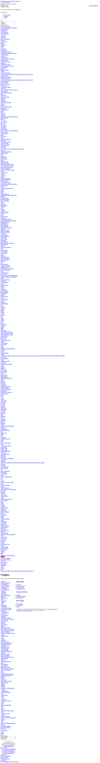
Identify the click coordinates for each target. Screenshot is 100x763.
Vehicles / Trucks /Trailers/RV (8, 534)
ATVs (2, 535)
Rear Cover (3, 357)
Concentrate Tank (5, 454)
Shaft (2, 374)
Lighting (3, 115)
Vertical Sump (4, 343)
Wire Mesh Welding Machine (8, 555)
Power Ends (4, 369)
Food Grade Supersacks (6, 167)
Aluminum (3, 459)
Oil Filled (3, 150)
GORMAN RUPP (5, 361)
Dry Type (3, 147)
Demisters (3, 63)
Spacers (2, 261)
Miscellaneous (4, 118)
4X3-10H (46, 355)
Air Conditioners (5, 33)
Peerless (3, 312)
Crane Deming (4, 291)
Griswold (3, 302)
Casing (2, 347)
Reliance (3, 196)
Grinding (3, 210)
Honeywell (3, 95)
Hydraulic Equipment (6, 219)
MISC (2, 329)
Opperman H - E (5, 194)
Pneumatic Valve (5, 530)
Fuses (2, 112)
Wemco (2, 323)
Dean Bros (3, 293)
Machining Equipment (6, 227)
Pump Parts (3, 344)
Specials (3, 557)
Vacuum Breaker (5, 81)
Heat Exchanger (5, 212)
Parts (2, 248)
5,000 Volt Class (13, 74)
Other (2, 215)
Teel (2, 316)
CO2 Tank (3, 452)
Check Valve (4, 495)
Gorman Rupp (4, 299)
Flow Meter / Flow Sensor (7, 164)
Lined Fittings (4, 253)
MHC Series (4, 409)
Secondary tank (4, 468)
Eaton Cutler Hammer (6, 92)
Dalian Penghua (5, 292)
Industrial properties (5, 559)
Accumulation (4, 234)
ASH (2, 346)
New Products (19, 597)
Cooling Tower (4, 57)
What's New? (4, 747)
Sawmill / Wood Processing (7, 426)
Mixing (2, 246)
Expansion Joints (5, 257)
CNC (2, 47)
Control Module (5, 54)
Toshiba (3, 104)
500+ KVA (11, 149)
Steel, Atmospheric (5, 471)
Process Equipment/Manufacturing (9, 275)
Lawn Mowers (4, 32)
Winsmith (3, 206)
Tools (2, 483)
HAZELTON (4, 375)
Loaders (3, 542)
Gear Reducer (4, 172)
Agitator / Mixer (5, 29)
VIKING (3, 384)
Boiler (2, 43)
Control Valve (4, 496)
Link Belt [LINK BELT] (7, 188)
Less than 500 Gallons (38, 462)
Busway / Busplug (5, 84)
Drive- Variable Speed (6, 106)
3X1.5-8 (28, 355)
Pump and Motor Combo (7, 334)
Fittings (2, 111)
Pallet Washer (4, 223)
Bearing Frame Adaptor (6, 364)
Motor (2, 119)
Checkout (6, 16)
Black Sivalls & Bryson (6, 499)
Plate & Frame (4, 216)
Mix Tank (3, 457)
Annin (2, 497)
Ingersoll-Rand (4, 303)
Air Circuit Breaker (5, 73)
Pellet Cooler (4, 433)
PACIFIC (3, 382)
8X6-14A (59, 355)
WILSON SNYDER (6, 389)
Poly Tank (3, 465)
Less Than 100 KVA (19, 149)
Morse (2, 192)
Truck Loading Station (6, 476)
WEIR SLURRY (5, 388)
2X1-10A (10, 355)
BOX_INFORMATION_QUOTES (9, 761)
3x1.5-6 (24, 355)
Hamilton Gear (4, 185)
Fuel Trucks (3, 538)
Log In (5, 17)
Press (2, 271)
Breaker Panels (4, 82)
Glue (2, 208)
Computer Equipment (6, 52)
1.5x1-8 (6, 355)
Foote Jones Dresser (6, 182)
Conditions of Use (5, 758)
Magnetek (3, 98)
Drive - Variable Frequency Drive (9, 90)
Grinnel (2, 506)
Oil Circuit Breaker (5, 78)
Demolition (3, 564)
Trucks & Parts (4, 547)
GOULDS (3, 362)
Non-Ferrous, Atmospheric (7, 458)
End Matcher (4, 429)
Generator (3, 113)
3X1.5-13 (20, 355)
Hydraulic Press (4, 272)
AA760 (2, 399)
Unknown (3, 419)
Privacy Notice (4, 757)
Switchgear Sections (6, 142)
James (2, 187)
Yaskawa (3, 105)
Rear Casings (4, 371)
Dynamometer (4, 67)
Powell (2, 516)
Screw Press (4, 274)
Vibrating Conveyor (5, 438)
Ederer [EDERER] (5, 180)
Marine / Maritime (5, 230)
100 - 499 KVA (4, 149)
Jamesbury (3, 510)
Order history (19, 605)
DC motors (3, 126)
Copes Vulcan (4, 500)
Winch (2, 552)
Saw (2, 436)
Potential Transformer (6, 151)
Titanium (3, 464)
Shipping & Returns (5, 756)
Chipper (3, 427)
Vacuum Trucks (4, 548)
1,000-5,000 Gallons (6, 462)
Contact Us (3, 760)
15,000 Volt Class (5, 74)
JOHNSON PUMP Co (6, 378)
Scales (2, 440)
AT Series (3, 402)
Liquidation (3, 565)
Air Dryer (3, 35)
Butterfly (3, 492)
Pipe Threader (4, 264)
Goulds (2, 301)
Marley (2, 191)
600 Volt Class (21, 74)
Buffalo (2, 286)
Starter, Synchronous (6, 139)
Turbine (2, 486)
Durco (2, 298)
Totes (2, 475)
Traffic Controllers (5, 485)
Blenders (3, 40)
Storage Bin (3, 472)
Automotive (3, 37)
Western (3, 203)
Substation (3, 140)
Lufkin (2, 189)
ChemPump (3, 289)
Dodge (2, 177)
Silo (2, 469)
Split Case (3, 338)
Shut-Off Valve (4, 533)
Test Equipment (4, 143)
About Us (18, 584)
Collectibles (3, 49)
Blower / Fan (4, 42)
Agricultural (4, 30)
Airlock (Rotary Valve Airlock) (8, 489)
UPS (2, 154)
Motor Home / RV (5, 544)
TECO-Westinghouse (6, 102)
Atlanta (2, 174)
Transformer (4, 146)
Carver (2, 288)
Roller (2, 434)
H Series (3, 405)
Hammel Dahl (4, 507)
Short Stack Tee (4, 260)
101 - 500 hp (4, 122)
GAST (2, 360)
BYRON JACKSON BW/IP (8, 348)
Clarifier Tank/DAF (5, 451)
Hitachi (2, 94)
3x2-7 (38, 355)
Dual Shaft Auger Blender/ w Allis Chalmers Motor (8, 752)
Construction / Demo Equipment (9, 53)
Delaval (2, 295)
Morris (2, 310)
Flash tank (3, 455)
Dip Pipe (3, 255)
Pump (2, 278)
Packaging (3, 240)
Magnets (3, 229)
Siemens (3, 99)
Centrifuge (3, 44)
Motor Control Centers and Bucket (9, 130)
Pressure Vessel (4, 467)
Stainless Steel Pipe (5, 265)
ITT (2, 305)
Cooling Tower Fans (6, 61)
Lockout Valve (4, 527)
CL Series (3, 403)
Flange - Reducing (5, 258)
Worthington (4, 324)
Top (2, 571)
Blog (2, 569)
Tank (2, 444)
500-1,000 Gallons (15, 462)
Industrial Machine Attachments (8, 220)
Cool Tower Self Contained (7, 59)
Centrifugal (3, 281)
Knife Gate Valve (5, 526)
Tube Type (3, 218)
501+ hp (3, 123)
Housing (3, 367)
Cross (2, 254)
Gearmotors (3, 127)
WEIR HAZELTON (6, 386)
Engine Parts (4, 157)
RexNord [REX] (5, 198)
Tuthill (2, 417)
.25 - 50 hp (3, 120)
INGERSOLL (4, 376)
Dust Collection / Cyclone (7, 66)
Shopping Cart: (4, 5)
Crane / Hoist (4, 239)
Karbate (3, 213)
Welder (2, 551)
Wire (2, 554)
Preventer (3, 531)
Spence (2, 517)
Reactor (2, 421)
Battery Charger (5, 70)
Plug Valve (3, 528)
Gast (2, 396)
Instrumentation (4, 225)
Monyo (2, 309)
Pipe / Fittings (4, 251)
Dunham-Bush (4, 296)
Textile (2, 481)
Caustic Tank (4, 450)
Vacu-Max (3, 420)
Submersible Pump (5, 340)
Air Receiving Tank (5, 445)
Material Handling (5, 232)
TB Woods (3, 101)
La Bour (3, 308)
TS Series (3, 412)
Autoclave (3, 36)
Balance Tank (4, 448)
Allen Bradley (4, 91)
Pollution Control (5, 267)
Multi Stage (3, 330)
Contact (2, 568)
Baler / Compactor (5, 39)
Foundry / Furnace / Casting (7, 170)
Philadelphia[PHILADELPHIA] (9, 195)
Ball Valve (3, 490)
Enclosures (3, 108)
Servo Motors (4, 129)
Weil (2, 322)
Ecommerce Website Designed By (24, 610)
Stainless (3, 461)
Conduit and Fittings (6, 87)
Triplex (2, 341)
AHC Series (4, 400)
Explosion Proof (5, 109)
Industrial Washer (5, 222)
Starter (2, 135)
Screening (3, 437)
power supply (4, 132)
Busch (2, 395)
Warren (2, 320)
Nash (2, 398)
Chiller (2, 46)
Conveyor (3, 56)
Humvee (3, 541)
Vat (1, 478)
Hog (2, 431)
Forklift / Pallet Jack (5, 168)
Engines (3, 156)
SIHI (2, 414)
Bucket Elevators (5, 236)
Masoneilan (3, 514)
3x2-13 (35, 355)
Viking (2, 202)
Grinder (2, 209)
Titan (2, 317)
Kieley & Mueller (5, 512)
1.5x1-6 (2, 355)
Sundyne (3, 315)
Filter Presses (4, 158)
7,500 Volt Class (29, 80)
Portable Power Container (7, 268)
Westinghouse (4, 205)
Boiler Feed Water (5, 279)
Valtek (2, 520)
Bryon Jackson (4, 285)
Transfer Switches (5, 144)
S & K (2, 313)
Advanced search (20, 586)
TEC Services (4, 562)
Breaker (3, 71)
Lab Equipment (4, 226)
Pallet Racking (4, 241)
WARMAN (3, 385)
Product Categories (5, 26)
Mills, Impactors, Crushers (7, 243)
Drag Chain (3, 237)
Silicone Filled (4, 153)
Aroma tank (3, 447)
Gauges (2, 171)
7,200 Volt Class (29, 74)
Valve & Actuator (5, 488)
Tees (2, 263)
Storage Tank (4, 474)
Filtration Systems (5, 163)
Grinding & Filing (5, 430)
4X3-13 (50, 355)
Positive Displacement (6, 331)
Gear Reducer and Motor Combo (9, 184)
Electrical (3, 68)
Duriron (3, 326)
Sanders (3, 424)
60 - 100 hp (3, 125)
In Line (2, 327)
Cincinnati (3, 175)
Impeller (3, 354)
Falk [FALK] (4, 181)
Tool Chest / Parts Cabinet (7, 482)
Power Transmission (6, 270)
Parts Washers (4, 250)
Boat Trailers (4, 537)
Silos (2, 441)
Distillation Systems (5, 64)
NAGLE (3, 381)
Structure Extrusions (6, 443)
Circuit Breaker (4, 75)
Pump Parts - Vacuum (6, 392)
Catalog (4, 571)
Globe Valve (4, 524)
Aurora (2, 284)
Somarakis (3, 416)
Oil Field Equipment (6, 247)
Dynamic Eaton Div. (6, 178)
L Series (3, 406)
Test (2, 479)
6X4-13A (54, 355)
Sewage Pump (4, 336)
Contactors (3, 88)
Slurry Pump (4, 337)
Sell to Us (3, 561)
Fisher (2, 503)
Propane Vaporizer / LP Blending (9, 277)
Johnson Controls (5, 97)
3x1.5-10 (15, 355)
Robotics (3, 423)
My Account (7, 15)
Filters (2, 160)
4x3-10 (42, 355)
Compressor (4, 50)
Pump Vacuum (4, 393)
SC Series (3, 410)
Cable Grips (4, 85)
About (2, 566)
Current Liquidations (6, 558)
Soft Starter (3, 136)
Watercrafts (3, 550)
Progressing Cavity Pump (7, 333)
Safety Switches (5, 133)
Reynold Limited (5, 199)
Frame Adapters (4, 353)
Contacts (18, 595)
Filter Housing (4, 161)
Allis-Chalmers (4, 282)
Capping (3, 493)
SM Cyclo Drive (5, 201)
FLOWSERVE (4, 358)
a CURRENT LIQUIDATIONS (9, 28)
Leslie (2, 513)
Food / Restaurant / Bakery (7, 165)
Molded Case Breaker (6, 77)
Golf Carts (3, 540)
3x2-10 (32, 355)
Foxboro (3, 504)
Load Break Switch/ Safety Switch (9, 116)
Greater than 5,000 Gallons (26, 462)
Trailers (2, 545)
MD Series (3, 407)
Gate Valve (3, 523)
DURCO (3, 350)
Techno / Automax (5, 519)
